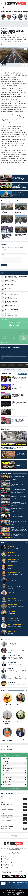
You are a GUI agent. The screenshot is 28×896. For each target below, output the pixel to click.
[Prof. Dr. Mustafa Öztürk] (4, 625)
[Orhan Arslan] (4, 644)
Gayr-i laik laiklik (12, 581)
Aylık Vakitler (5, 342)
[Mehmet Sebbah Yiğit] (4, 560)
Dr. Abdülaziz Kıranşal (14, 655)
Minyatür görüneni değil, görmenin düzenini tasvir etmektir (17, 671)
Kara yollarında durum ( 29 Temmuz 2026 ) (20, 235)
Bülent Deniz (11, 546)
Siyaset (14, 11)
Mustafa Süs (11, 585)
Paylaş (4, 64)
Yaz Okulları (11, 633)
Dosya (2, 11)
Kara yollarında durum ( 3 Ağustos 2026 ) (20, 223)
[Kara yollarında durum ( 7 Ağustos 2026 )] (7, 218)
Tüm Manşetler (6, 864)
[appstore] (8, 876)
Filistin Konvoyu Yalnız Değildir (16, 600)
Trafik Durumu (6, 861)
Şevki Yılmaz (11, 552)
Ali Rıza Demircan (12, 662)
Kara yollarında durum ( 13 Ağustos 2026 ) (20, 212)
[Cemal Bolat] (4, 632)
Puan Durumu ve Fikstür (8, 862)
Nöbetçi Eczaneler (7, 856)
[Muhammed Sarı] (4, 567)
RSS (4, 883)
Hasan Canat (11, 611)
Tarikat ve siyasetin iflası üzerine (16, 574)
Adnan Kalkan (12, 598)
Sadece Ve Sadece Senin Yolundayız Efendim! (14, 554)
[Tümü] (26, 542)
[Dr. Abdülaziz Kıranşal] (4, 657)
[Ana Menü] (1, 7)
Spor (10, 872)
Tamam (18, 894)
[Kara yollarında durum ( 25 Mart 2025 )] (14, 55)
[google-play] (20, 876)
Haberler (3, 28)
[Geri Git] (2, 3)
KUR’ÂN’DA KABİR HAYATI (14, 664)
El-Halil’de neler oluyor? (14, 620)
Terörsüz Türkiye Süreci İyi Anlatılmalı (14, 587)
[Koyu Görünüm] (4, 7)
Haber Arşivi (5, 867)
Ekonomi (25, 11)
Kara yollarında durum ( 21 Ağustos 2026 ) (7, 212)
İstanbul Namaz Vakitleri (8, 859)
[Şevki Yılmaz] (4, 553)
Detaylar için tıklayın (14, 788)
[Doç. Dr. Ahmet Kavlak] (4, 580)
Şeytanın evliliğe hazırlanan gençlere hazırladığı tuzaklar (15, 658)
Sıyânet (10, 594)
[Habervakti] (15, 3)
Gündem (8, 11)
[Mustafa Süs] (4, 586)
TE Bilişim (17, 888)
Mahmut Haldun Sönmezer (15, 649)
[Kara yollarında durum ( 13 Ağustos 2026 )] (21, 206)
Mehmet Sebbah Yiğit (13, 559)
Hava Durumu (6, 858)
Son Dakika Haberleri (8, 865)
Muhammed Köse (12, 604)
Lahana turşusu (12, 613)
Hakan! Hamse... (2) (13, 548)
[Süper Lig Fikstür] (26, 793)
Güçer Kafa (11, 592)
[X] (13, 853)
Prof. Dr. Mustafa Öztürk (15, 624)
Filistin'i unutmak (12, 561)
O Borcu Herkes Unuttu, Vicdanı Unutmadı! (16, 567)
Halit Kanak (11, 675)
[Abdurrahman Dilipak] (4, 573)
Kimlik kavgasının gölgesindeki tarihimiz (16, 651)
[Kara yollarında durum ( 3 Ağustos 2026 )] (21, 218)
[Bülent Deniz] (4, 547)
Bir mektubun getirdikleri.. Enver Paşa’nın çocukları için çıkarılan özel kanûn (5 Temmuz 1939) (17, 677)
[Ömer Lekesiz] (4, 670)
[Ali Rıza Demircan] (4, 663)
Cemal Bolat (11, 631)
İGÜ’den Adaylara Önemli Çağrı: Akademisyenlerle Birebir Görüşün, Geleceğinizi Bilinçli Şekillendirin (6, 236)
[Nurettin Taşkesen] (4, 619)
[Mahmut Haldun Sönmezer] (4, 650)
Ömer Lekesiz (11, 668)
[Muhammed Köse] (4, 606)
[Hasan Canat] (4, 612)
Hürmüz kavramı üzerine (14, 626)
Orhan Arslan (12, 643)
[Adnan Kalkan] (4, 599)
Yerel (8, 28)
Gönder (4, 265)
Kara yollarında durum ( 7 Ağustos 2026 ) (6, 223)
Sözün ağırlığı (11, 645)
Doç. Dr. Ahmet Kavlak (14, 579)
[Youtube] (18, 853)
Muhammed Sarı (12, 565)
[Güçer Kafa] (4, 593)
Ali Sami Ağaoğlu (12, 682)
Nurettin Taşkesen (13, 618)
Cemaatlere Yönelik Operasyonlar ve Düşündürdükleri (17, 607)
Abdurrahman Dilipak (14, 572)
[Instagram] (15, 853)
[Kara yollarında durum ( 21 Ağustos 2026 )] (7, 206)
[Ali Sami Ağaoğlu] (4, 683)
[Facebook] (10, 853)
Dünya (20, 11)
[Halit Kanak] (4, 676)
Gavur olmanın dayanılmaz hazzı (16, 684)
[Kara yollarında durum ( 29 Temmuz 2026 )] (21, 229)
